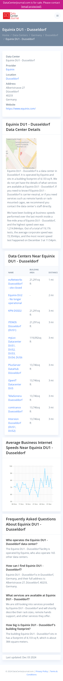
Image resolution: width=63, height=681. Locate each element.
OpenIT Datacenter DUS (14, 384)
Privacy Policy (42, 671)
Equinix (10, 69)
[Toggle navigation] (57, 15)
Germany (36, 35)
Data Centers (20, 35)
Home (5, 35)
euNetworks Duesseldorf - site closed (15, 283)
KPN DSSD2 (15, 310)
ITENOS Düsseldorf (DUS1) (14, 326)
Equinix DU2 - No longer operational (15, 299)
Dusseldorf (51, 35)
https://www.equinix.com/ (21, 108)
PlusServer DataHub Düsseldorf (14, 368)
